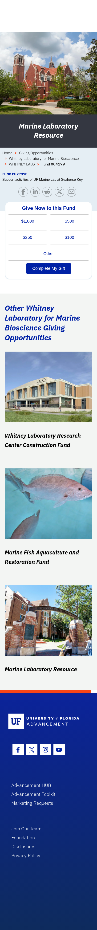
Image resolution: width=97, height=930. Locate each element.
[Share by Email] (73, 193)
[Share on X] (61, 193)
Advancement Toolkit (33, 794)
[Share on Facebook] (24, 193)
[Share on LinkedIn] (36, 193)
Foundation (23, 837)
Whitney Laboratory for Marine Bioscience (44, 158)
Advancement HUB (31, 785)
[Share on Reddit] (48, 193)
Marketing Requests (32, 803)
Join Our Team (26, 828)
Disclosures (23, 846)
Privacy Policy (25, 855)
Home (7, 152)
